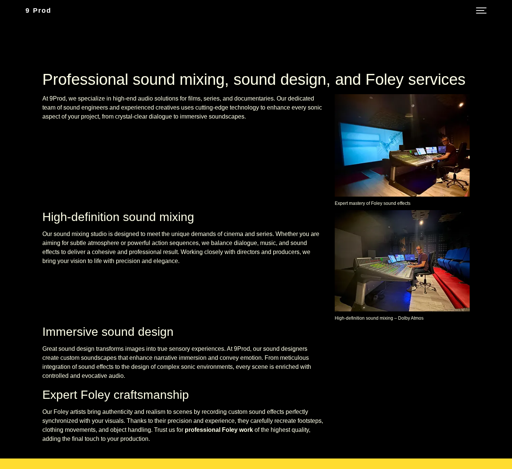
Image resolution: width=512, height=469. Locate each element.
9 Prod (38, 10)
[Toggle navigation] (481, 10)
